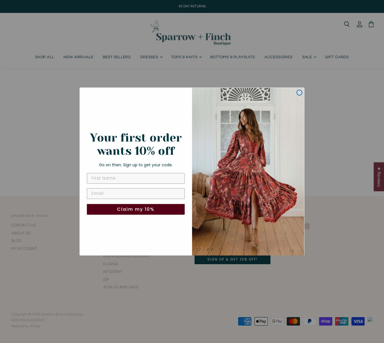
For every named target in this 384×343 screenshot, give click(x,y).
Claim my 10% (136, 209)
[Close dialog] (299, 92)
